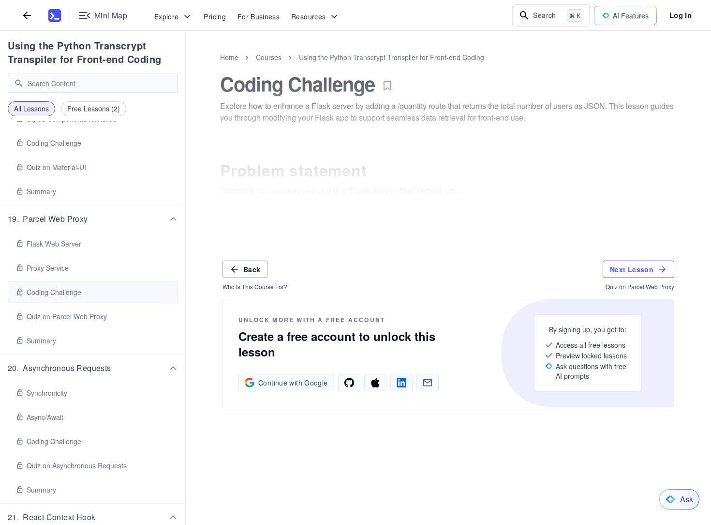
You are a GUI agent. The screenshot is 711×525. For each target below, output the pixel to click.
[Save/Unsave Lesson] (387, 85)
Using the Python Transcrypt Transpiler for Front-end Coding (85, 52)
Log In (680, 15)
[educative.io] (54, 15)
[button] (93, 218)
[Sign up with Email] (427, 382)
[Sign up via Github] (349, 382)
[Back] (27, 15)
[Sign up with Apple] (375, 382)
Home (229, 57)
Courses (268, 57)
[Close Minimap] (186, 68)
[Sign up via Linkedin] (401, 382)
